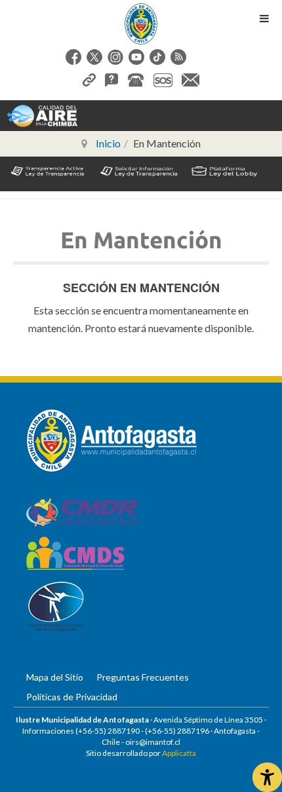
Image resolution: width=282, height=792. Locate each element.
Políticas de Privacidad (71, 696)
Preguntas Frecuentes (142, 677)
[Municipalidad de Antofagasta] (141, 24)
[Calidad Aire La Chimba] (42, 115)
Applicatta (179, 753)
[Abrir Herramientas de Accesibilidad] (267, 777)
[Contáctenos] (190, 78)
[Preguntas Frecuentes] (111, 78)
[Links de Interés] (89, 78)
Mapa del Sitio (54, 677)
